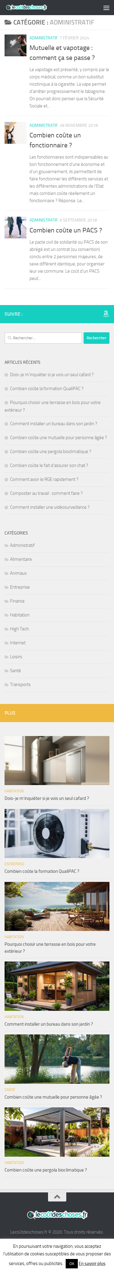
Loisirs (16, 656)
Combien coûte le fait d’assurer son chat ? (49, 465)
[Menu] (106, 7)
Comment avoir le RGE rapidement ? (44, 479)
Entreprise (20, 587)
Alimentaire (21, 559)
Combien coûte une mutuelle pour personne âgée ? (58, 437)
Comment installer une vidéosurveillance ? (50, 507)
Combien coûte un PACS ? (65, 230)
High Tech (19, 629)
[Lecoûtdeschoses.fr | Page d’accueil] (34, 7)
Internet (18, 643)
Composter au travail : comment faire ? (46, 493)
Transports (20, 684)
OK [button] (71, 1263)
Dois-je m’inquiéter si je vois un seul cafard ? (52, 374)
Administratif (43, 38)
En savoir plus (92, 1263)
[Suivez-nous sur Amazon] (105, 313)
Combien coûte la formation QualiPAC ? (47, 388)
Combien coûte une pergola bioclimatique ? (50, 451)
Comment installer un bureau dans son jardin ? (53, 423)
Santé (15, 670)
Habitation (19, 615)
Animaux (18, 573)
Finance (17, 601)
